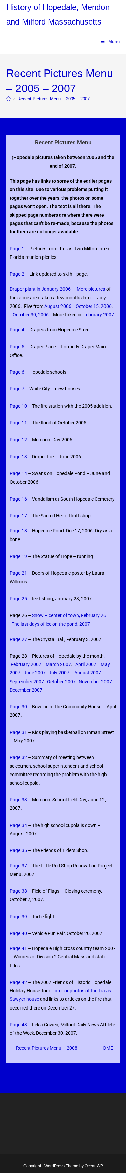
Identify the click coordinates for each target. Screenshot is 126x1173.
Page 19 (18, 556)
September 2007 (27, 681)
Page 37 (18, 866)
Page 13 (18, 456)
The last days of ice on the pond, (45, 624)
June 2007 (35, 672)
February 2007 (98, 314)
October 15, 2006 (94, 306)
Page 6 (17, 372)
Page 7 (17, 388)
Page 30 (18, 706)
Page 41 (18, 948)
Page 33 (18, 799)
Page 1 (17, 248)
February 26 (93, 615)
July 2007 (59, 672)
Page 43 (19, 1024)
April (80, 664)
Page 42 (18, 982)
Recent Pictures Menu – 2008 (46, 1048)
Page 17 (18, 515)
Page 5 (17, 346)
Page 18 (18, 530)
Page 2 (17, 274)
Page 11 (18, 422)
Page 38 (18, 891)
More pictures (91, 289)
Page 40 (18, 933)
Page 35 (18, 850)
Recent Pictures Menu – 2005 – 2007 (53, 98)
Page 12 (18, 439)
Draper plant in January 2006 (40, 289)
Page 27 (18, 639)
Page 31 (18, 732)
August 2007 (87, 672)
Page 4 (17, 329)
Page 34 (18, 825)
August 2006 (57, 306)
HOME (106, 1048)
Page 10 (18, 406)
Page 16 (18, 499)
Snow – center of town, (56, 615)
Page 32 (18, 757)
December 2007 (26, 690)
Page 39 (18, 916)
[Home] (8, 98)
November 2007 (95, 681)
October (56, 681)
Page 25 (18, 598)
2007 (84, 624)
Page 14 (18, 473)
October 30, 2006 (31, 314)
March (53, 664)
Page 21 (18, 573)
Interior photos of (72, 990)
